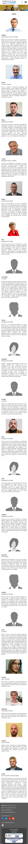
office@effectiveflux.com (10, 812)
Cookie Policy (14, 832)
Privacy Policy (14, 830)
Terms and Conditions (14, 829)
